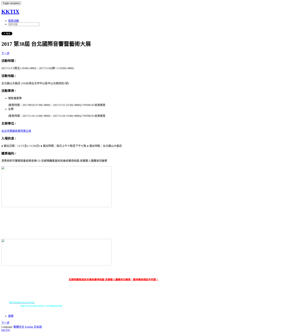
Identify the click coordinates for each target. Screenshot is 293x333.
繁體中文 (18, 326)
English (29, 326)
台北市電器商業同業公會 (16, 130)
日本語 (38, 326)
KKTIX (10, 11)
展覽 (11, 316)
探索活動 (13, 20)
